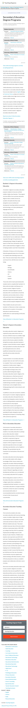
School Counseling (9, 681)
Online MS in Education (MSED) (16, 31)
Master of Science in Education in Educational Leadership (14, 164)
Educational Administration (12, 661)
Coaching (7, 651)
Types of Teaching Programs (16, 7)
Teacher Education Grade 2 (12, 686)
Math (6, 696)
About (3, 705)
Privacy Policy (9, 705)
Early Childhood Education (11, 655)
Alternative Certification (11, 646)
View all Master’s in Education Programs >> (13, 420)
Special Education (9, 683)
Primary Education (10, 675)
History (7, 694)
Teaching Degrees (5, 7)
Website (12, 37)
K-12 (6, 670)
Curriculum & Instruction (11, 653)
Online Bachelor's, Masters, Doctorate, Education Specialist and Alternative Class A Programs (14, 130)
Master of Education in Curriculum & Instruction (14, 55)
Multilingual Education (11, 672)
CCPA (14, 705)
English (19, 92)
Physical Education (10, 698)
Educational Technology (11, 657)
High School (8, 668)
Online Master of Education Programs (13, 43)
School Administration (10, 679)
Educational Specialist (10, 664)
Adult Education (9, 648)
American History (8, 94)
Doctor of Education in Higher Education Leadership (13, 143)
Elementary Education (10, 659)
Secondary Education (10, 677)
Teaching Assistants (10, 688)
